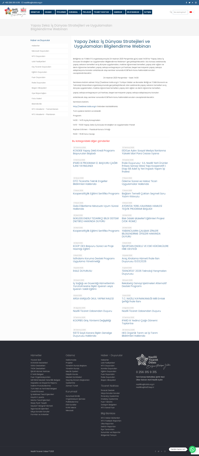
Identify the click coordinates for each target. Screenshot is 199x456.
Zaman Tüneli (72, 385)
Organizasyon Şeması (75, 399)
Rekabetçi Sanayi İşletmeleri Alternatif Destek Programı (144, 285)
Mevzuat (69, 410)
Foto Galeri (37, 98)
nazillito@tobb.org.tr (33, 2)
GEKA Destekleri (38, 365)
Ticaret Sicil (36, 360)
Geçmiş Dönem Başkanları (78, 380)
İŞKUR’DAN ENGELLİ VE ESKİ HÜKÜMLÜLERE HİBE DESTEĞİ (145, 247)
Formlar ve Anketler (40, 414)
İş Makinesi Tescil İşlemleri (42, 394)
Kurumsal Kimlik (73, 396)
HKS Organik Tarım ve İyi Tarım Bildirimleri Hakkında (140, 334)
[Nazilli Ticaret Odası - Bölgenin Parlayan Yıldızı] (15, 12)
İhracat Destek (107, 390)
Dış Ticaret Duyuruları (41, 66)
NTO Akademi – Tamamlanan (45, 109)
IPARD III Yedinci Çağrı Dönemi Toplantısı (139, 322)
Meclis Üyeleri (72, 371)
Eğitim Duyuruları (39, 72)
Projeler (69, 362)
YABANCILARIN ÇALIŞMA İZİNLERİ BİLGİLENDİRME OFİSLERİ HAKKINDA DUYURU (141, 233)
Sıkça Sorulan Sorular (40, 411)
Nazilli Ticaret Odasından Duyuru (92, 311)
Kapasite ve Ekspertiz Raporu (44, 383)
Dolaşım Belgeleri (109, 404)
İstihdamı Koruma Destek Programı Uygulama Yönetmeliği (94, 260)
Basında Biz (37, 103)
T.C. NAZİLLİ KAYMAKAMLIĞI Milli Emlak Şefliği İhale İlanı (143, 300)
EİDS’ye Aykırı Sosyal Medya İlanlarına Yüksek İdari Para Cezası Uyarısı (144, 152)
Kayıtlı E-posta (37, 397)
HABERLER (118, 12)
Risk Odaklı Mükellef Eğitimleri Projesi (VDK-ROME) (143, 220)
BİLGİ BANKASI (133, 12)
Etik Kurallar (71, 404)
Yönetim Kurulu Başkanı (76, 365)
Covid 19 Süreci (37, 391)
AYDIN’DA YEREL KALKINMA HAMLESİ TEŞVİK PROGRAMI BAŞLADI (142, 207)
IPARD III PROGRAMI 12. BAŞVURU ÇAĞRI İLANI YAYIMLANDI (95, 164)
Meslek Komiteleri (74, 377)
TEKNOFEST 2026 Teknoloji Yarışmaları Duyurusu (144, 272)
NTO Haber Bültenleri (110, 418)
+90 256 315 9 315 (12, 2)
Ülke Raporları (107, 423)
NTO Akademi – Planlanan (43, 114)
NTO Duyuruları (38, 56)
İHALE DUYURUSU (82, 271)
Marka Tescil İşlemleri (40, 400)
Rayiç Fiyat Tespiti (39, 403)
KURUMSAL (73, 12)
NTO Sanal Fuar (108, 407)
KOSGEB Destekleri (39, 362)
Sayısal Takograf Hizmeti (42, 406)
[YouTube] (193, 2)
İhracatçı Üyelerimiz (110, 396)
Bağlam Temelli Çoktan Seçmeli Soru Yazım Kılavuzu (143, 195)
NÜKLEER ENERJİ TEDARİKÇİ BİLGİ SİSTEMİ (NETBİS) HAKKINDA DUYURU (96, 220)
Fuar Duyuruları (38, 77)
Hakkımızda (71, 360)
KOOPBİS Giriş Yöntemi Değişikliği (92, 320)
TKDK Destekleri (38, 368)
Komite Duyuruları (109, 368)
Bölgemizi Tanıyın (108, 435)
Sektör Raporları (108, 426)
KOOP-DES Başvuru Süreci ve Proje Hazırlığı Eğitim (93, 247)
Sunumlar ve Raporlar (110, 432)
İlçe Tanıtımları (107, 429)
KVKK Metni (71, 407)
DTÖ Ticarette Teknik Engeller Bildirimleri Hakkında (90, 182)
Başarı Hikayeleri (39, 88)
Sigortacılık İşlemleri (40, 408)
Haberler (36, 45)
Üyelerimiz (70, 383)
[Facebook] (186, 2)
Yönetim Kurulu (72, 368)
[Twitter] (189, 2)
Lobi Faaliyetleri (39, 61)
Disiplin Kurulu (72, 374)
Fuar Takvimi (106, 402)
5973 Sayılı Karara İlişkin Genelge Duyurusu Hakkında (92, 334)
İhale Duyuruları (39, 82)
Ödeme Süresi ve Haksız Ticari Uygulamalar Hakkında (139, 182)
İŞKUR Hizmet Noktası (40, 371)
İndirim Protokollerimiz (41, 385)
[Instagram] (196, 2)
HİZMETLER (35, 12)
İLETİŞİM (147, 12)
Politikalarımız (72, 402)
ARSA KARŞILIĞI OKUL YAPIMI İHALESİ (93, 298)
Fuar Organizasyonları (40, 377)
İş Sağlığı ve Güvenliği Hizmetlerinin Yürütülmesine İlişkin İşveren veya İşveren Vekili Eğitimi (93, 286)
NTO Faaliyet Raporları (111, 420)
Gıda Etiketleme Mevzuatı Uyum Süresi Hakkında (95, 207)
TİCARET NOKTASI (101, 12)
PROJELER (87, 12)
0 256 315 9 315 (146, 372)
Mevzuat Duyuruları (40, 51)
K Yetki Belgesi (37, 374)
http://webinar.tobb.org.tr (85, 106)
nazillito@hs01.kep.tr (145, 387)
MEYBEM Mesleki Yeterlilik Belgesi (45, 380)
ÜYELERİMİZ (61, 12)
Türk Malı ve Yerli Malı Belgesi (44, 388)
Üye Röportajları (39, 93)
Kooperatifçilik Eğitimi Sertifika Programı (96, 193)
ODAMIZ (48, 12)
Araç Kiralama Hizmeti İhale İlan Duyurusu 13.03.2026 (140, 260)
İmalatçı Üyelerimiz (109, 399)
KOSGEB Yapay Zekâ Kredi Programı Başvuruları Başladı (94, 152)
